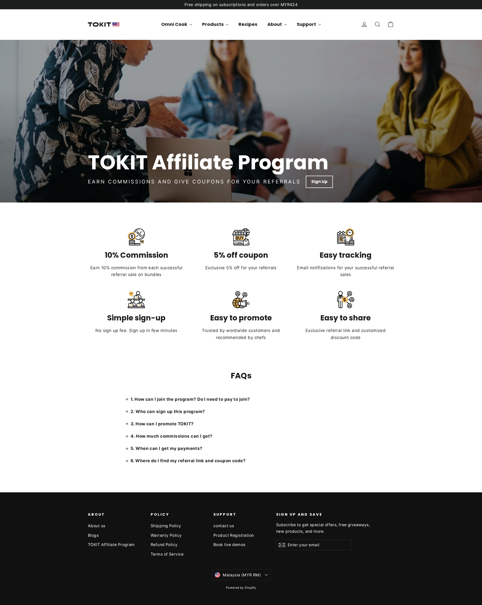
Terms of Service (167, 554)
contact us (223, 525)
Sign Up (319, 181)
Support (307, 24)
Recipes (247, 24)
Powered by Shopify (241, 587)
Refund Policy (164, 544)
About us (96, 525)
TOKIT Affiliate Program (111, 544)
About (275, 24)
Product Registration (233, 535)
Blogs (93, 535)
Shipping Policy (166, 525)
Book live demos (229, 544)
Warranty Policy (166, 535)
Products (213, 24)
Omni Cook (174, 24)
